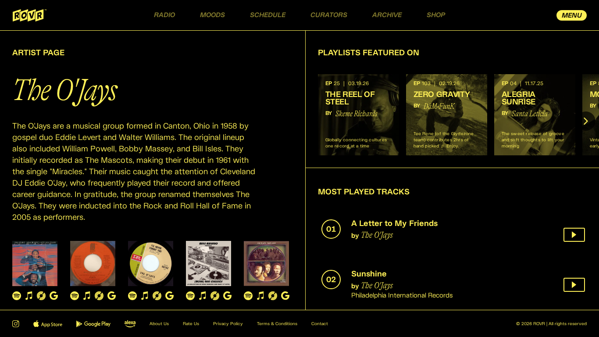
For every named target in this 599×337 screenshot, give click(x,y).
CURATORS (328, 15)
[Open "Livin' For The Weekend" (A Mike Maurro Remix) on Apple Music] (202, 295)
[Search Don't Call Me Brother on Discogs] (272, 295)
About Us (159, 324)
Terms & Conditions (277, 324)
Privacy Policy (228, 324)
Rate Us (191, 324)
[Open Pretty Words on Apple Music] (144, 295)
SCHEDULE (267, 15)
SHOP (436, 15)
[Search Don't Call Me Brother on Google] (285, 295)
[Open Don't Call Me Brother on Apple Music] (260, 295)
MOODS (212, 15)
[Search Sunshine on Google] (111, 295)
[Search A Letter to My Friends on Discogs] (41, 295)
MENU (572, 15)
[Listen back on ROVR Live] (574, 235)
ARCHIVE (387, 15)
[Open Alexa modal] (130, 323)
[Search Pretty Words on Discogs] (157, 295)
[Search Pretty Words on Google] (169, 295)
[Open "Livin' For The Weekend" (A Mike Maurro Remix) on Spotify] (190, 295)
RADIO (164, 15)
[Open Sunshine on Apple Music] (86, 295)
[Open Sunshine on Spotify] (74, 295)
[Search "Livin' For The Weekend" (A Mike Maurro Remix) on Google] (227, 295)
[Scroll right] (585, 121)
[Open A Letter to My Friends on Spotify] (16, 295)
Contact (319, 324)
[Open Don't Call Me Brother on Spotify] (248, 295)
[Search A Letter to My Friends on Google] (53, 295)
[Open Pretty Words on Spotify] (132, 295)
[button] (358, 114)
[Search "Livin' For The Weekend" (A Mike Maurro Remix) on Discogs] (214, 295)
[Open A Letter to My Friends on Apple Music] (29, 295)
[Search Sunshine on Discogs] (99, 295)
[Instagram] (15, 323)
